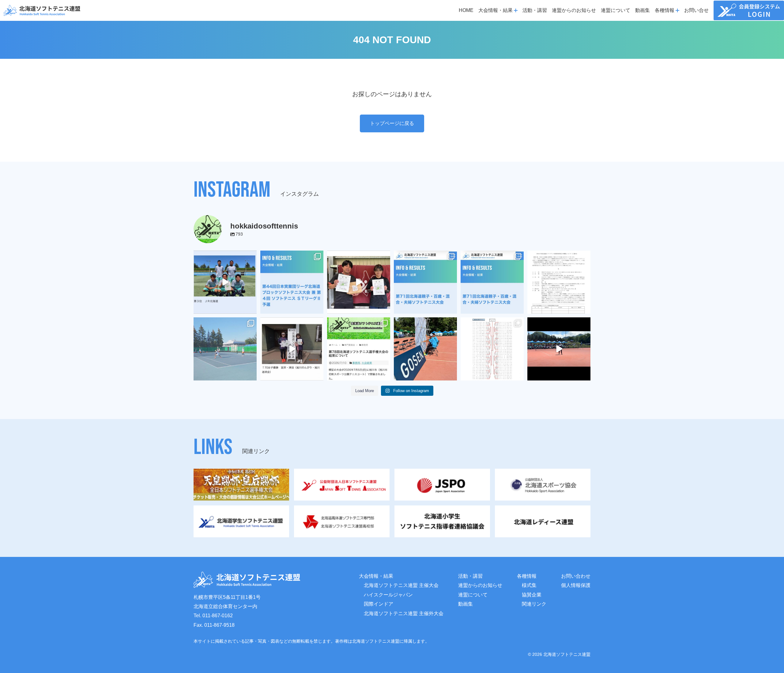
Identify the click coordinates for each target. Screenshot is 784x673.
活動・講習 (534, 10)
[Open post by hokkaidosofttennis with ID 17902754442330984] (225, 282)
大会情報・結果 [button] (495, 10)
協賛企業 (531, 594)
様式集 (529, 585)
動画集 (642, 10)
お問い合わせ (575, 576)
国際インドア (378, 604)
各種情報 (527, 576)
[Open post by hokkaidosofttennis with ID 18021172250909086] (558, 282)
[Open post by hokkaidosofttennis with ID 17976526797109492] (492, 282)
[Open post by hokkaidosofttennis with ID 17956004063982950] (558, 348)
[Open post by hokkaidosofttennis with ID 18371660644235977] (358, 348)
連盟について (615, 10)
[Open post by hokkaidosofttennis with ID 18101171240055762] (492, 348)
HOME (466, 10)
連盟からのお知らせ (574, 10)
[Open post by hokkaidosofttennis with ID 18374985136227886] (291, 282)
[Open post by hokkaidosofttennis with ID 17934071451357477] (425, 282)
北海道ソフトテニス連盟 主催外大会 (403, 613)
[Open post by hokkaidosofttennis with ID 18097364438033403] (358, 282)
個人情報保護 (575, 585)
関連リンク (534, 604)
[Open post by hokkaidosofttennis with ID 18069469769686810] (425, 348)
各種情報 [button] (664, 10)
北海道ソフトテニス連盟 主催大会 (401, 585)
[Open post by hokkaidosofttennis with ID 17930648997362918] (225, 348)
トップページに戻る (392, 123)
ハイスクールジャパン (388, 594)
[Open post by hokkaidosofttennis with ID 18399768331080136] (291, 348)
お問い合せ (696, 10)
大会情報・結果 (376, 576)
